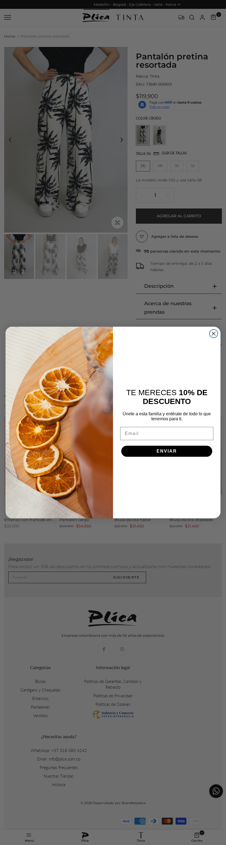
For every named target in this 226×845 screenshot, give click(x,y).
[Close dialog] (213, 333)
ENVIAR (167, 451)
